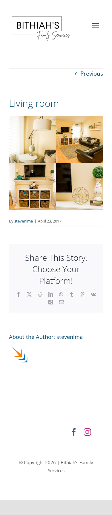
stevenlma (23, 221)
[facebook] (74, 432)
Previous (91, 73)
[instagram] (87, 432)
